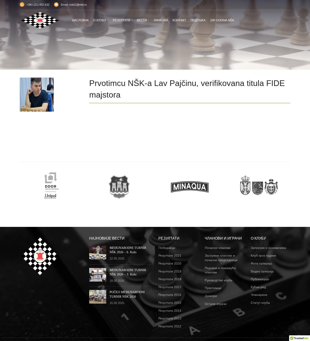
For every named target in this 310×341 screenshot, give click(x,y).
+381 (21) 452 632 (38, 4)
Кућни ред (258, 287)
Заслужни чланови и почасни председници (221, 258)
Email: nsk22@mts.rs (74, 4)
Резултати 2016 (169, 295)
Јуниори (211, 296)
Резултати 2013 (169, 318)
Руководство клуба (218, 280)
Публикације (260, 279)
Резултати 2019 (169, 271)
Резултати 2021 (169, 255)
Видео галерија (262, 271)
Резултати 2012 (169, 326)
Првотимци (213, 288)
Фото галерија (261, 263)
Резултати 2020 (169, 263)
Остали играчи (215, 304)
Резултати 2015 (169, 302)
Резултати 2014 (169, 310)
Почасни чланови (218, 248)
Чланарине (259, 295)
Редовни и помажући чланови (220, 270)
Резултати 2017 (169, 287)
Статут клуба (260, 302)
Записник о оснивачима (268, 248)
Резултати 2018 (169, 279)
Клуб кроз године (263, 255)
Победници (166, 248)
